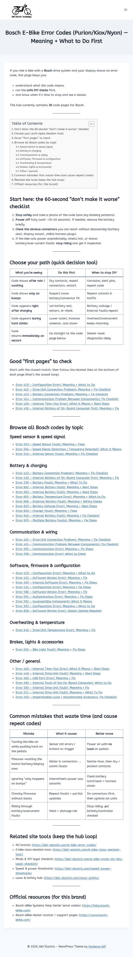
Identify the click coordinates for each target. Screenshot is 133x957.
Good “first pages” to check (32, 138)
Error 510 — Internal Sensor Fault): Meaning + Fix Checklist (57, 453)
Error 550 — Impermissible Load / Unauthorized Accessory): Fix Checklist (66, 697)
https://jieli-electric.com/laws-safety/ (71, 878)
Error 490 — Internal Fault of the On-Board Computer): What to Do (64, 682)
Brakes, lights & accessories (36, 166)
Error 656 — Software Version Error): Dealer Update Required (58, 610)
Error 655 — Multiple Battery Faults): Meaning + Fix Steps (56, 520)
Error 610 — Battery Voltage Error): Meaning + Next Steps (56, 506)
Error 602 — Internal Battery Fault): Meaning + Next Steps (57, 487)
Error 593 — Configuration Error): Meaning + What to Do (55, 606)
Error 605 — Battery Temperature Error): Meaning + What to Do (60, 496)
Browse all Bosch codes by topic (35, 142)
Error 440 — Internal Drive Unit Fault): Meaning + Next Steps (58, 673)
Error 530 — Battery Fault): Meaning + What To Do (51, 482)
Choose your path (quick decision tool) (39, 133)
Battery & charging (30, 150)
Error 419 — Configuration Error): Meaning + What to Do (55, 384)
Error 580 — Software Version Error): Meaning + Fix (51, 592)
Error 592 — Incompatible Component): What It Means (54, 601)
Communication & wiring (33, 154)
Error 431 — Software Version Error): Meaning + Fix (51, 577)
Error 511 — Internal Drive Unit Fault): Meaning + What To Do (59, 692)
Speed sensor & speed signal (36, 146)
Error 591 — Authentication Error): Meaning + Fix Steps (54, 596)
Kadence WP (97, 946)
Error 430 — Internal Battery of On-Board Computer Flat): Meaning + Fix (67, 408)
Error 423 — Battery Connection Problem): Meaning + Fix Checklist (62, 394)
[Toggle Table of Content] (90, 124)
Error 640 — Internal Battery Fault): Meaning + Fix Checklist (58, 515)
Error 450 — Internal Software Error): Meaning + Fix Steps (56, 582)
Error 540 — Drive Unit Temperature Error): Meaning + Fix (55, 630)
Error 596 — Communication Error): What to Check (51, 553)
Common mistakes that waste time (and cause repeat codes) (54, 175)
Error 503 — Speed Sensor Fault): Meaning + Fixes (50, 444)
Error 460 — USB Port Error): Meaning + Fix (46, 678)
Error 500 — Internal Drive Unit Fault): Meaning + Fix (52, 687)
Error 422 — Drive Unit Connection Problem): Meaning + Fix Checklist (63, 389)
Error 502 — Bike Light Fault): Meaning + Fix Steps (50, 649)
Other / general (29, 171)
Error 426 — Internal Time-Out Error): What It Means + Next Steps (62, 403)
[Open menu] (125, 9)
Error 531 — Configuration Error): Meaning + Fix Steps (53, 587)
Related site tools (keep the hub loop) (39, 179)
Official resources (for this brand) (36, 184)
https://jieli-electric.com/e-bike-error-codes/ (64, 845)
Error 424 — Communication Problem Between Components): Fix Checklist (67, 399)
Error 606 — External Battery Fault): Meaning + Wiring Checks (59, 501)
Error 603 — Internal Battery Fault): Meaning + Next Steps (57, 492)
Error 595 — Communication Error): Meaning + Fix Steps (54, 549)
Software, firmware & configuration (40, 158)
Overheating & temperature (35, 162)
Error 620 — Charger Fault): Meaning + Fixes (46, 510)
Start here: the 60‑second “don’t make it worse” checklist (51, 129)
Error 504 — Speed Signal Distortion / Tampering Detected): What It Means (68, 449)
